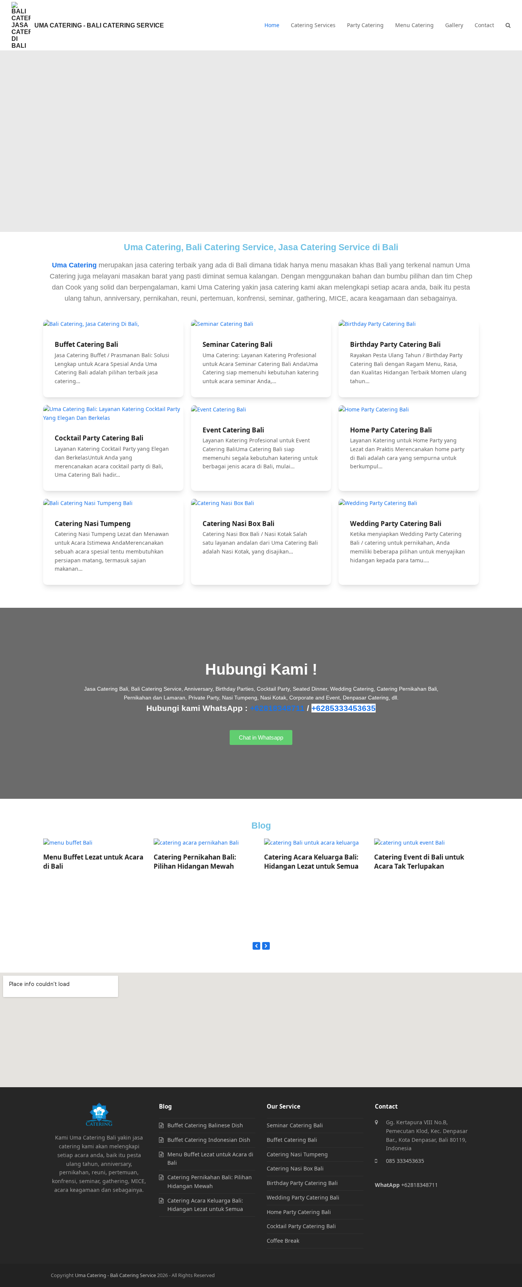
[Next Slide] (266, 946)
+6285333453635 (343, 708)
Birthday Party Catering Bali (395, 344)
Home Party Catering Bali (391, 430)
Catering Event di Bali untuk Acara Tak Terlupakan (419, 862)
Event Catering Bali (233, 430)
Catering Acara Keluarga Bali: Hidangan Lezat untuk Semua (311, 862)
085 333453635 (405, 1160)
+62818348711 (277, 708)
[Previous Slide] (256, 946)
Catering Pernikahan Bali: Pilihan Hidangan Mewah (195, 862)
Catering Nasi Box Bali (238, 523)
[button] (508, 25)
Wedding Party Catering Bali (395, 523)
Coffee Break (283, 1240)
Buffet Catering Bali (86, 344)
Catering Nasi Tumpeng (93, 523)
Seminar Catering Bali (237, 344)
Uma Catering (74, 265)
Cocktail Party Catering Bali (99, 438)
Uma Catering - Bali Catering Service (99, 25)
